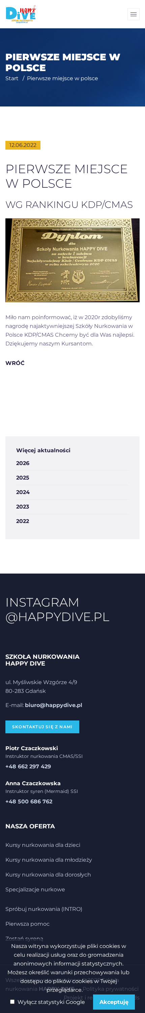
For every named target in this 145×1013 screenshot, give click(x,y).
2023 (22, 506)
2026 (22, 463)
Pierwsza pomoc (27, 924)
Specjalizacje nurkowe (35, 889)
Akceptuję (113, 1002)
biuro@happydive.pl (53, 705)
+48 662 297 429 (28, 766)
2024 (23, 492)
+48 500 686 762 (28, 801)
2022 (22, 521)
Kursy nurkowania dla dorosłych (48, 874)
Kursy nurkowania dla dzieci (42, 845)
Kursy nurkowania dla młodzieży (48, 860)
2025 (22, 477)
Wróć (15, 363)
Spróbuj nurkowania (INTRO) (43, 909)
